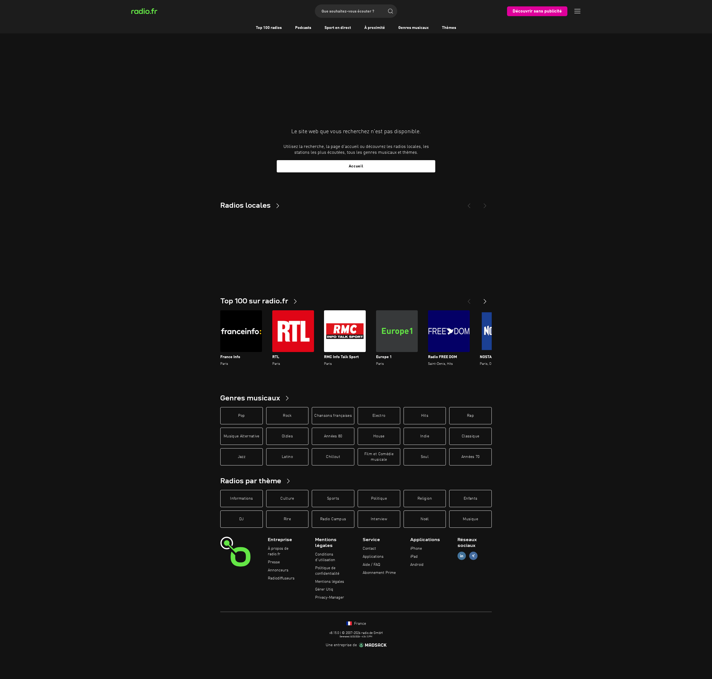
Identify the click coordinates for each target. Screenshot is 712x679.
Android (417, 565)
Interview (379, 519)
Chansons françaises (333, 416)
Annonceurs (278, 570)
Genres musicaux (413, 28)
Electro (378, 416)
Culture (287, 498)
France (359, 624)
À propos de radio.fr (278, 551)
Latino (287, 457)
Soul (425, 457)
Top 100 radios (269, 28)
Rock (287, 416)
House (379, 436)
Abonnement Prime (379, 573)
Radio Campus (333, 519)
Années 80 (333, 436)
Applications (373, 557)
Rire (287, 519)
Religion (424, 498)
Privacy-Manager (329, 597)
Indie (424, 436)
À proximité (374, 28)
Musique (470, 519)
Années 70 (470, 457)
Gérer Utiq (324, 589)
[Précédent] (469, 299)
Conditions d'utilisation (325, 557)
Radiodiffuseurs (281, 578)
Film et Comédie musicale (379, 457)
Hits (424, 416)
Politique (379, 498)
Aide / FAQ (371, 565)
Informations (241, 498)
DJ (241, 519)
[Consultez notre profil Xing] (473, 556)
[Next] (485, 203)
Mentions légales (329, 582)
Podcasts (303, 28)
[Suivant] (485, 299)
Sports (333, 498)
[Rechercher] (390, 11)
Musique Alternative (241, 436)
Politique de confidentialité (327, 571)
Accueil (356, 166)
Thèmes (449, 28)
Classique (470, 436)
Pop (241, 416)
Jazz (241, 457)
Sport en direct (338, 28)
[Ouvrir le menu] (577, 11)
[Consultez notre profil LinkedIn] (461, 556)
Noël (425, 519)
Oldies (287, 436)
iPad (414, 557)
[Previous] (469, 203)
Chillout (333, 457)
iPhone (416, 549)
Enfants (470, 498)
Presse (274, 562)
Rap (470, 416)
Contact (369, 549)
